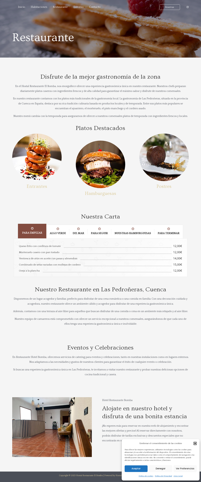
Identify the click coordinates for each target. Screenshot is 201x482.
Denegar (161, 468)
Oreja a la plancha (29, 270)
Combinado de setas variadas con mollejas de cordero (50, 264)
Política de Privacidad (163, 476)
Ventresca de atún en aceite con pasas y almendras (48, 258)
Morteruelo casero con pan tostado (39, 252)
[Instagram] (187, 7)
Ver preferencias (185, 468)
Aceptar (136, 468)
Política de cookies (146, 476)
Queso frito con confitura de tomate (40, 246)
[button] (195, 443)
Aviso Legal (178, 476)
